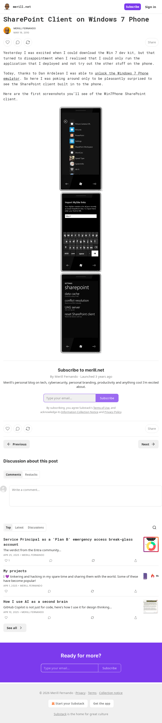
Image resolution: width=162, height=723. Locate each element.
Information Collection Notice (79, 412)
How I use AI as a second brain (35, 601)
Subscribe (132, 7)
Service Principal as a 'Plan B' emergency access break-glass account (68, 542)
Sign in (150, 7)
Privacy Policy (112, 412)
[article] (81, 550)
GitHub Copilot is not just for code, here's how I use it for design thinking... (57, 607)
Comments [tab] (13, 474)
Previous (19, 444)
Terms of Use (101, 408)
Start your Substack (69, 703)
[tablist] (21, 474)
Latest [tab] (19, 527)
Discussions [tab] (36, 527)
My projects (15, 570)
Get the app (101, 703)
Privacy (80, 693)
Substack (60, 714)
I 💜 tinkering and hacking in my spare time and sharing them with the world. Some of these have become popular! (70, 578)
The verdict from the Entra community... (32, 550)
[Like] (7, 42)
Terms (92, 693)
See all (12, 628)
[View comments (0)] (18, 42)
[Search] (154, 527)
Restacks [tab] (31, 474)
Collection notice (111, 693)
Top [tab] (8, 527)
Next (145, 444)
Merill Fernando (25, 28)
